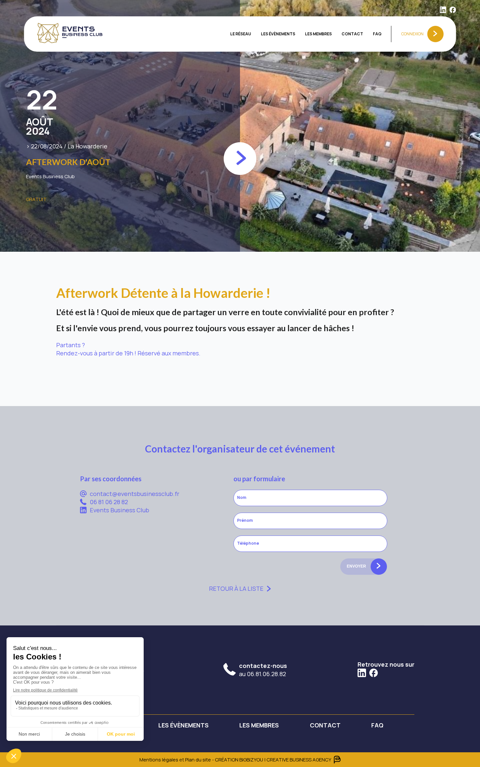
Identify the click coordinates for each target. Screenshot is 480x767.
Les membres (318, 34)
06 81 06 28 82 (109, 502)
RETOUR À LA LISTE (236, 588)
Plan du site (198, 759)
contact (352, 34)
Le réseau (240, 34)
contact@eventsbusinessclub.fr (134, 494)
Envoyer (356, 566)
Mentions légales (158, 759)
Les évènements (278, 34)
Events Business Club (119, 510)
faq (377, 34)
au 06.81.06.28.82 (263, 670)
